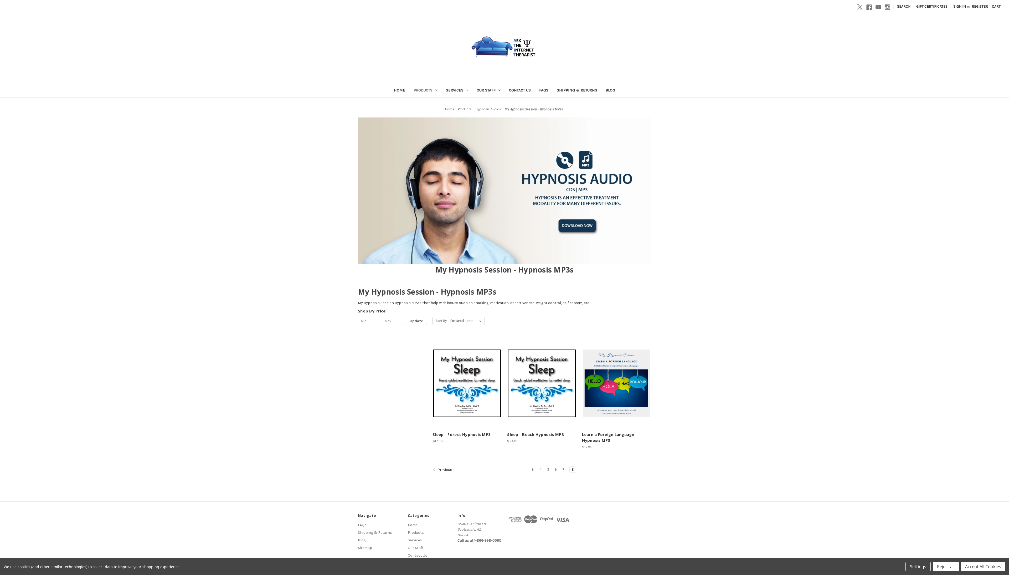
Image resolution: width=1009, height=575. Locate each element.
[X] (860, 7)
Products (423, 90)
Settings (918, 566)
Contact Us (520, 90)
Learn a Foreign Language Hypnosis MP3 (608, 437)
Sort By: (441, 321)
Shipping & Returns (577, 90)
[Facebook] (869, 7)
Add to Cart (467, 388)
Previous (444, 470)
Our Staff (486, 90)
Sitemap (365, 548)
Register (980, 6)
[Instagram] (887, 7)
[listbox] (467, 321)
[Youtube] (878, 7)
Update (416, 321)
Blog (610, 90)
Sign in (959, 6)
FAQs (543, 90)
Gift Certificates (932, 6)
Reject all (946, 566)
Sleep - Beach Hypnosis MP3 (535, 434)
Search (903, 6)
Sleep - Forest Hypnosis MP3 (462, 434)
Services (455, 90)
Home (399, 90)
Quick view (466, 378)
